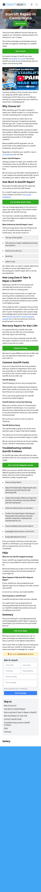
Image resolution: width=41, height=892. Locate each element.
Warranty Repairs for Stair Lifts (15, 716)
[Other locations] (31, 4)
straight (14, 59)
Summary (7, 732)
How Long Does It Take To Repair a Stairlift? (20, 712)
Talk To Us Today (20, 631)
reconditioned (7, 154)
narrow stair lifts (13, 316)
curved (22, 59)
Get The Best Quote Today (20, 202)
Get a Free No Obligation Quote (20, 465)
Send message (20, 693)
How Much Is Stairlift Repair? (15, 709)
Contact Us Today (20, 348)
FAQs (6, 728)
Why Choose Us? (10, 705)
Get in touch (20, 23)
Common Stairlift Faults (13, 719)
